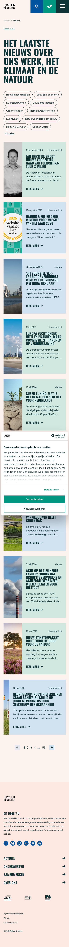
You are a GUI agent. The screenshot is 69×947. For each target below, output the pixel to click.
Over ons (10, 882)
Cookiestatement (11, 922)
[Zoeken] (36, 6)
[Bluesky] (12, 844)
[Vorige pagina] (17, 747)
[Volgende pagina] (51, 747)
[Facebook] (6, 844)
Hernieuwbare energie (42, 110)
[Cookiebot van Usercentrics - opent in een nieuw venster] (51, 436)
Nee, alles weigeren (34, 508)
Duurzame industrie (44, 102)
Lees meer (32, 188)
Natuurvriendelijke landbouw (41, 118)
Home (7, 20)
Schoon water (40, 126)
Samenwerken (14, 874)
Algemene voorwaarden (13, 913)
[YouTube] (32, 844)
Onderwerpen (14, 866)
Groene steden (14, 110)
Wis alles (9, 133)
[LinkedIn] (26, 844)
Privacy (7, 918)
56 (43, 747)
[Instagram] (19, 844)
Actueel (9, 858)
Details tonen (51, 489)
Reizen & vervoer (16, 126)
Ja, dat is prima (34, 499)
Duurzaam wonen (16, 102)
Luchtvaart (12, 118)
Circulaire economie (48, 94)
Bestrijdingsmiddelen (18, 94)
